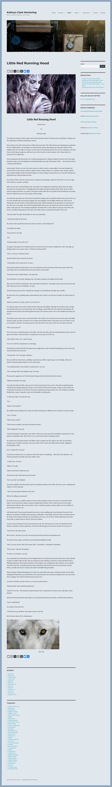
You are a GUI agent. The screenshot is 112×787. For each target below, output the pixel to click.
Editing (10, 717)
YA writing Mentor (13, 769)
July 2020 (10, 687)
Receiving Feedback (13, 739)
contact (95, 13)
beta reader (11, 708)
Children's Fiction (13, 711)
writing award (11, 751)
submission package (13, 743)
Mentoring (11, 729)
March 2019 (11, 693)
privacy (103, 13)
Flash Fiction (11, 718)
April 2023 (10, 682)
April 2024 (11, 680)
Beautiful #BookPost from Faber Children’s (93, 87)
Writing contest (12, 756)
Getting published (12, 720)
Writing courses (12, 758)
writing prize (11, 763)
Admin (82, 122)
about (77, 13)
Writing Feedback (12, 760)
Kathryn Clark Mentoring (21, 12)
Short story (11, 741)
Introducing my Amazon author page (91, 82)
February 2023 (12, 684)
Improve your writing (13, 722)
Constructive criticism (14, 715)
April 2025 (11, 674)
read (69, 13)
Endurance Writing (91, 122)
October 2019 (11, 689)
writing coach (11, 753)
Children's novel (12, 713)
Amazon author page (13, 706)
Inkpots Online (12, 724)
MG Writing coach (13, 730)
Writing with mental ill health (94, 111)
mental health (11, 727)
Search (82, 64)
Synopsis (10, 744)
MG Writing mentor (13, 732)
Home (54, 13)
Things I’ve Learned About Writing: (91, 78)
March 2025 (11, 675)
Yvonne (83, 111)
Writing (10, 749)
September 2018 (12, 694)
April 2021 (10, 686)
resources (86, 13)
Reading (10, 737)
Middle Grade (11, 736)
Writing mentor (12, 762)
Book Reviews (11, 710)
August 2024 (11, 679)
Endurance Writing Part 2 (92, 116)
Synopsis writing (12, 746)
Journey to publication (14, 725)
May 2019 (10, 691)
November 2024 (12, 677)
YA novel (10, 765)
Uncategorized (12, 748)
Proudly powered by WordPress (29, 779)
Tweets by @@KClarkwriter (88, 99)
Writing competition (13, 755)
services (60, 13)
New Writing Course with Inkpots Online (92, 80)
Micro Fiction (11, 734)
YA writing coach (12, 767)
